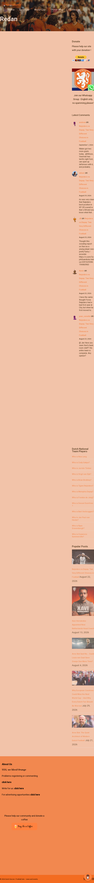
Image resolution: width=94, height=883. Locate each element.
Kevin (81, 270)
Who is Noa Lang (79, 456)
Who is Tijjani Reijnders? (82, 485)
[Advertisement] (83, 403)
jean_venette (85, 316)
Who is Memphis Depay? (82, 491)
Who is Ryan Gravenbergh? (78, 527)
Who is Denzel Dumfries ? (82, 504)
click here (6, 782)
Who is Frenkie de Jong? (83, 497)
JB (80, 218)
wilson (82, 173)
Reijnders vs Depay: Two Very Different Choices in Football (86, 134)
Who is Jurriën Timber (81, 468)
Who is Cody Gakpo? (81, 462)
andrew (82, 122)
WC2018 (40, 142)
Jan (16, 142)
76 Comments (53, 142)
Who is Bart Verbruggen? (83, 511)
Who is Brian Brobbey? (81, 480)
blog (22, 142)
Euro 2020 (30, 142)
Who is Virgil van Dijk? (81, 474)
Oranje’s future (28, 137)
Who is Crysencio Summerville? (79, 535)
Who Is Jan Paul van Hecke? (81, 518)
